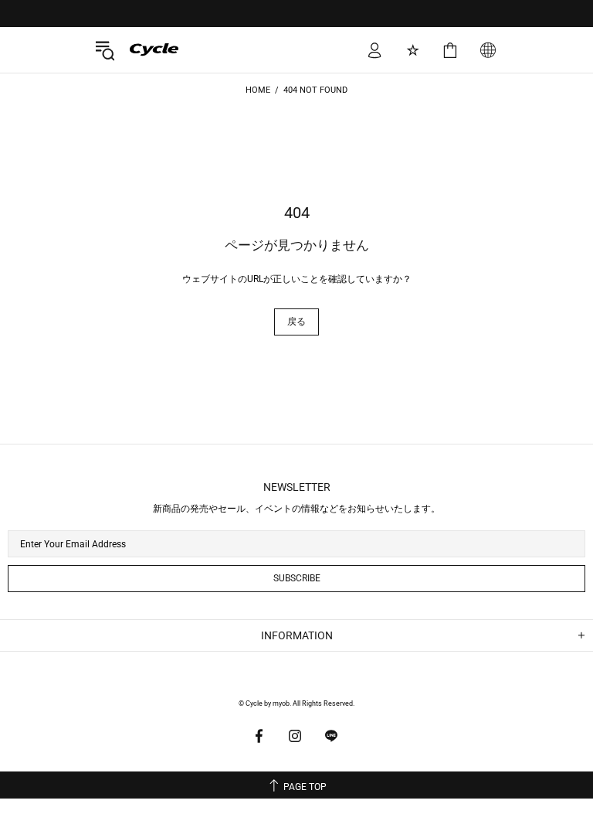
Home (258, 90)
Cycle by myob (143, 49)
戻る (296, 321)
